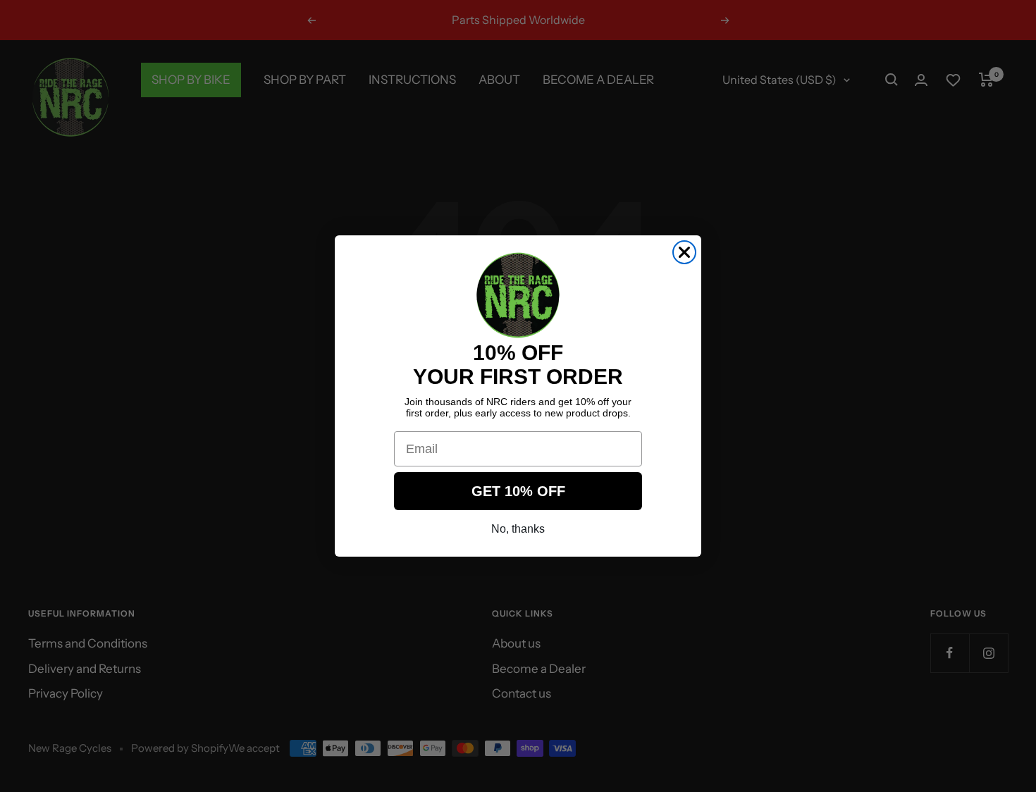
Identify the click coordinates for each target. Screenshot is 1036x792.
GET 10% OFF (518, 491)
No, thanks (518, 529)
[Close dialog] (684, 252)
